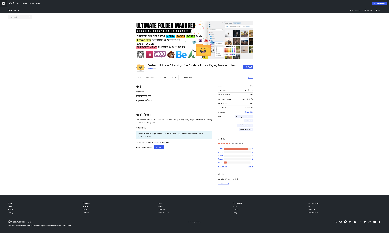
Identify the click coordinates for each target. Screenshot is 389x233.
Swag (235, 213)
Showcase (86, 203)
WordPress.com (314, 203)
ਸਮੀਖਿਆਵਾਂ (150, 78)
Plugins (85, 209)
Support (161, 206)
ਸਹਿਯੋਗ (250, 78)
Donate (236, 209)
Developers (162, 209)
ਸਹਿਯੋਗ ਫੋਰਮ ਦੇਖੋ (223, 184)
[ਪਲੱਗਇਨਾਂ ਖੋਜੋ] (30, 17)
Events (235, 206)
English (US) (249, 112)
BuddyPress (313, 213)
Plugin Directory (13, 10)
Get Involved (237, 203)
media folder (248, 117)
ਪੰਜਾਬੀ (29, 222)
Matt (310, 206)
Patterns (86, 213)
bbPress (311, 209)
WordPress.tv (163, 213)
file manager (239, 117)
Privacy (10, 213)
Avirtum (150, 69)
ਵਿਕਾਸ (174, 78)
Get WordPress (379, 3)
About (10, 203)
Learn (160, 203)
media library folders (246, 129)
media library (248, 121)
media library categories (245, 125)
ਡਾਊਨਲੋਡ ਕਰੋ (248, 67)
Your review (222, 167)
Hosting (10, 209)
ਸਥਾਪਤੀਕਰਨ (162, 78)
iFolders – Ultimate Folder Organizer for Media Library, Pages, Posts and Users (192, 65)
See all (250, 167)
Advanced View (186, 78)
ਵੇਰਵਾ (139, 78)
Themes (86, 206)
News (10, 206)
